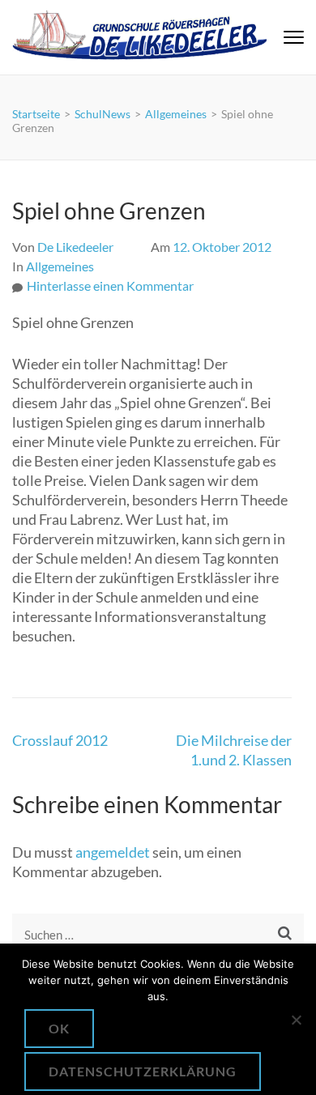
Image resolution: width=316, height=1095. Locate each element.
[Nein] (296, 1020)
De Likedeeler (75, 246)
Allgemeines (60, 266)
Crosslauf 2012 (60, 740)
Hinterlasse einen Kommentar (110, 285)
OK (59, 1028)
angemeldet (112, 852)
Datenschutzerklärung (143, 1071)
